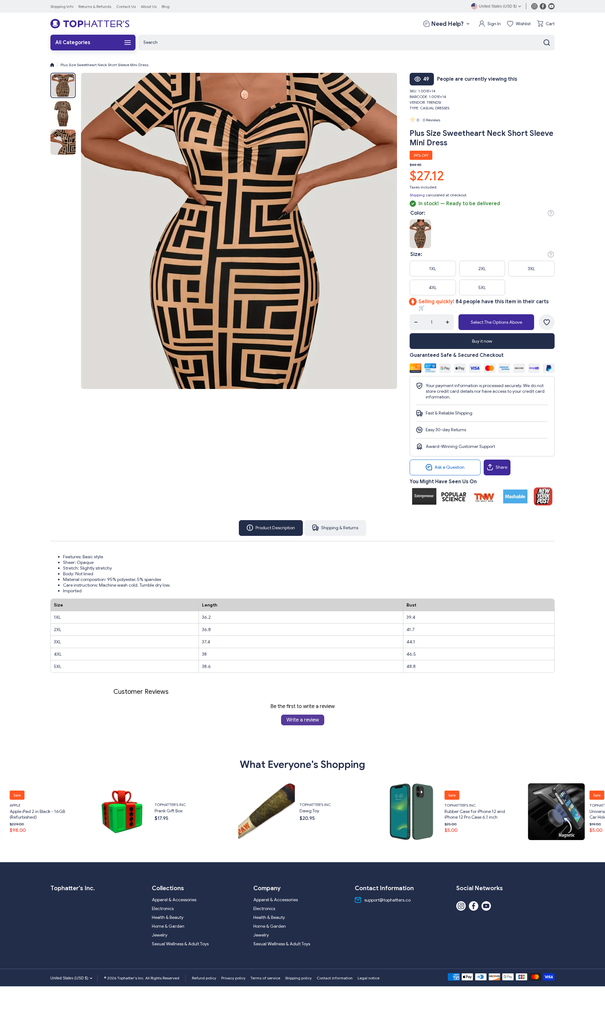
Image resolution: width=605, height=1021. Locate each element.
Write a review (302, 720)
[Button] (551, 213)
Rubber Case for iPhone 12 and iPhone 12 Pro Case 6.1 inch (332, 814)
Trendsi (434, 102)
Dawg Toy (166, 811)
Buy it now (482, 341)
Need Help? (447, 23)
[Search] (547, 42)
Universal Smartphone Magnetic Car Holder (478, 814)
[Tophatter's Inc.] (89, 23)
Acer (596, 802)
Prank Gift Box (26, 811)
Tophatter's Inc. (28, 804)
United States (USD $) (69, 978)
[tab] (335, 528)
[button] (546, 23)
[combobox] (347, 42)
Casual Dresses (434, 108)
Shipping (417, 195)
